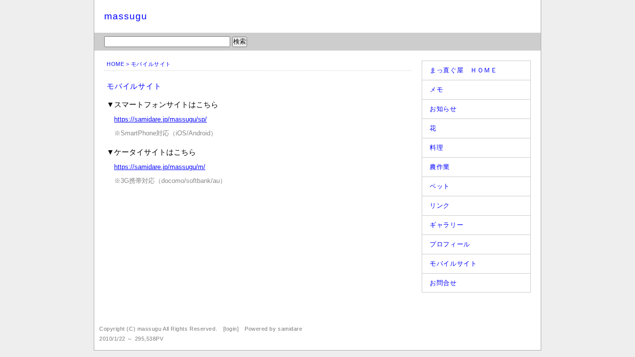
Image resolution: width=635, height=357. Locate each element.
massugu (125, 16)
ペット (440, 186)
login (231, 329)
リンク (440, 205)
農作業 (440, 167)
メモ (436, 89)
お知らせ (443, 109)
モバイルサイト (453, 263)
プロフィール (450, 244)
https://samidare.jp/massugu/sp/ (160, 119)
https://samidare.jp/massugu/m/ (159, 167)
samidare (290, 329)
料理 (436, 147)
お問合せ (443, 283)
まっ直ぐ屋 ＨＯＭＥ (464, 70)
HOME (115, 64)
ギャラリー (446, 225)
